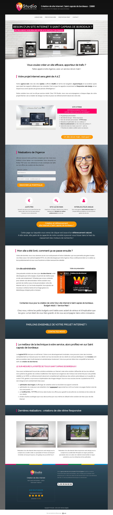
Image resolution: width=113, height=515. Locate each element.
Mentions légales (64, 507)
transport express (30, 455)
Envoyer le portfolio (31, 185)
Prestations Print (64, 17)
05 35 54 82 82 (66, 484)
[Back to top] (109, 510)
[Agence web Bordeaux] (36, 475)
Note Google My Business (36, 493)
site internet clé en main (82, 475)
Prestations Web (50, 17)
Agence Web (38, 17)
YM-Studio (51, 507)
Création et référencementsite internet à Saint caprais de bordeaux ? (56, 224)
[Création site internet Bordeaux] (26, 12)
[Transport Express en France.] (36, 447)
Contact (75, 17)
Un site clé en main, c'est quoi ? (77, 137)
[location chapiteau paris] (77, 447)
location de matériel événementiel (79, 455)
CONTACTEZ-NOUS (56, 332)
